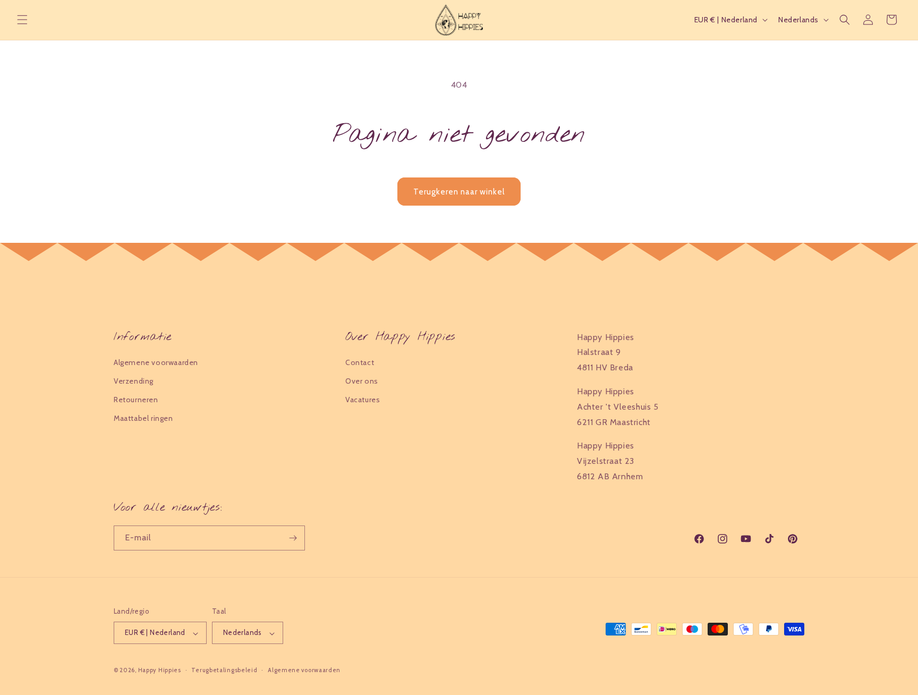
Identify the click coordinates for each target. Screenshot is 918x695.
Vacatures (362, 399)
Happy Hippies (159, 670)
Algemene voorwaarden (156, 362)
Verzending (134, 381)
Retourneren (136, 399)
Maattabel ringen (143, 418)
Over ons (361, 381)
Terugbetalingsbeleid (224, 670)
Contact (359, 362)
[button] (22, 19)
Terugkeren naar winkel (459, 192)
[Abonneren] (292, 538)
